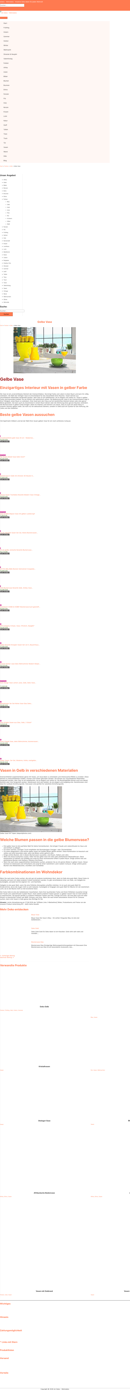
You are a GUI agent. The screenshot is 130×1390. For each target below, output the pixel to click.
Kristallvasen (44, 1066)
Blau (8, 201)
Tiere (5, 277)
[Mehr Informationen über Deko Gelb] (28, 1003)
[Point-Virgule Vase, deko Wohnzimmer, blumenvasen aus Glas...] (15, 740)
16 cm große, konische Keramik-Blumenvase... (16, 550)
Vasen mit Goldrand (44, 1291)
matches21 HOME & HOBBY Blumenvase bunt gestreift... (20, 607)
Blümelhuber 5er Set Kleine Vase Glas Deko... (16, 703)
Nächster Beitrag (7, 957)
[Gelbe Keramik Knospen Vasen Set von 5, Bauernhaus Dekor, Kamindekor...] (15, 643)
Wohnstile (6, 302)
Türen (5, 282)
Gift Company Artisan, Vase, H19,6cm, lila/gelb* (17, 626)
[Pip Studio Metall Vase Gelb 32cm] (19, 455)
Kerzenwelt (7, 241)
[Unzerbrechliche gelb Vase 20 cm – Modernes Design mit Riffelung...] (14, 436)
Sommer (6, 268)
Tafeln (5, 274)
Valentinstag (7, 285)
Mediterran (7, 252)
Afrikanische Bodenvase (44, 1193)
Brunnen (6, 193)
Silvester (6, 266)
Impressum (7, 1309)
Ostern (5, 257)
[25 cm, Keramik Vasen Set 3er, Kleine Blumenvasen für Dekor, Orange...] (14, 531)
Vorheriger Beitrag (7, 956)
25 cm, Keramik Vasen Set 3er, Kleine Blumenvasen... (19, 533)
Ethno (5, 196)
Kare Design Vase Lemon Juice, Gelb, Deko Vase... (18, 683)
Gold (8, 207)
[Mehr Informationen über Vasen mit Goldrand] (44, 1287)
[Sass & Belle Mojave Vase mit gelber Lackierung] (19, 512)
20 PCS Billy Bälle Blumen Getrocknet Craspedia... (18, 569)
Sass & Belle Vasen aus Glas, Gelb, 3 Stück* (16, 722)
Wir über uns (8, 1311)
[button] (0, 9)
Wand (5, 294)
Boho (5, 191)
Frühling (6, 232)
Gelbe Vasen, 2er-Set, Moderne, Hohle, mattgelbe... (18, 760)
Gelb (8, 204)
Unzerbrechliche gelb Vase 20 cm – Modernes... (17, 438)
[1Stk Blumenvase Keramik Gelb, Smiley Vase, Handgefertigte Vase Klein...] (14, 586)
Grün (8, 210)
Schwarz (9, 218)
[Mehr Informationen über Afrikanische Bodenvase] (34, 1189)
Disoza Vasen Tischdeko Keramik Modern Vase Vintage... (20, 495)
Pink (8, 213)
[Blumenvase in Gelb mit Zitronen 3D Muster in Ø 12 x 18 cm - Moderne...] (14, 474)
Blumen (6, 188)
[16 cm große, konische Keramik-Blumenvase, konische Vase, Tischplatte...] (14, 548)
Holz (5, 238)
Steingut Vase (44, 1121)
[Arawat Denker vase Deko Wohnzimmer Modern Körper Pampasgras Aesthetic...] (15, 662)
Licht (5, 249)
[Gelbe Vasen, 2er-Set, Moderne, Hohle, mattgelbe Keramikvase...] (15, 759)
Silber (8, 221)
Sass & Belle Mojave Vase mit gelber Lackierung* (17, 514)
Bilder (5, 185)
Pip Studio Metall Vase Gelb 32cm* (12, 457)
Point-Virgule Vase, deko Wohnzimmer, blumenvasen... (19, 741)
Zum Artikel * (5, 441)
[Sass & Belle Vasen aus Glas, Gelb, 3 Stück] (15, 721)
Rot (8, 215)
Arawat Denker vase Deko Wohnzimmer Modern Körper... (20, 664)
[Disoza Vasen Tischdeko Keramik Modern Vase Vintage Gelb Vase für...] (14, 493)
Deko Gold (35, 928)
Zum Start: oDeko (10, 1313)
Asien (5, 182)
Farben (6, 199)
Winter (5, 299)
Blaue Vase (35, 915)
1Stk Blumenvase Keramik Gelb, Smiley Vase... (16, 588)
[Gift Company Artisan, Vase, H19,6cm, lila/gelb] (15, 624)
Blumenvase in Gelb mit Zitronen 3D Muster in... (17, 476)
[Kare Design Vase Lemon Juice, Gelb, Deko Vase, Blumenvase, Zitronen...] (20, 681)
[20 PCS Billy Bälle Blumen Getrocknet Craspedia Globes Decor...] (14, 567)
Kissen (5, 243)
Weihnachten (7, 296)
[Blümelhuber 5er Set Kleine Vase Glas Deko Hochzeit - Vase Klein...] (15, 702)
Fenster (6, 227)
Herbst (5, 235)
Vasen (5, 288)
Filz (4, 229)
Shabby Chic (7, 263)
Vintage (6, 291)
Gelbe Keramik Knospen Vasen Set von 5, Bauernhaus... (20, 645)
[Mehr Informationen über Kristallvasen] (31, 1063)
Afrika (5, 179)
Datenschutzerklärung (11, 1308)
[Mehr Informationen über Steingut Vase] (31, 1117)
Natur (5, 255)
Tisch (5, 280)
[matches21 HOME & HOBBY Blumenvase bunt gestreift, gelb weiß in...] (15, 605)
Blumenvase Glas (37, 942)
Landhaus (6, 246)
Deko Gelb (44, 1007)
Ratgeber (6, 260)
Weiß (8, 224)
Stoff (5, 271)
